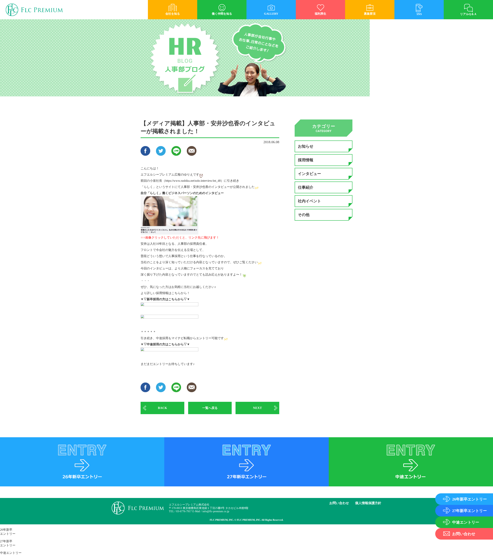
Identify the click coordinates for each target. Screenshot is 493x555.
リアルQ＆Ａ (468, 14)
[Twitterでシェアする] (161, 154)
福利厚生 (320, 13)
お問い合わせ (339, 503)
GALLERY (271, 13)
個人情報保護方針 (368, 503)
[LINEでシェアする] (176, 154)
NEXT (257, 408)
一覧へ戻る (210, 408)
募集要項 (370, 13)
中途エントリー (11, 552)
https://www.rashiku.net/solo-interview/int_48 (193, 180)
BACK (162, 408)
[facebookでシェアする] (145, 154)
